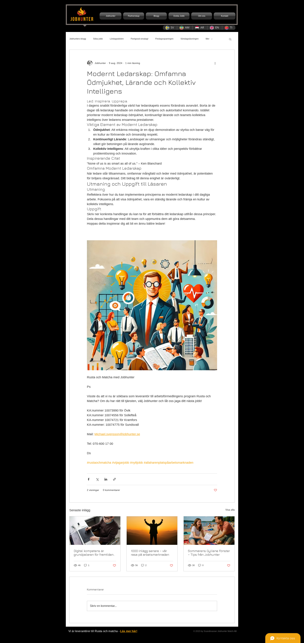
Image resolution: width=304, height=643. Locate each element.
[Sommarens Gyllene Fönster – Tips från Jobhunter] (209, 530)
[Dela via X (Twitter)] (97, 479)
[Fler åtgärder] (215, 63)
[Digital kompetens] (94, 530)
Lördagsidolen (117, 39)
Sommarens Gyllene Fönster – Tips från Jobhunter (209, 552)
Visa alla (230, 509)
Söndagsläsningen (189, 39)
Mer (207, 39)
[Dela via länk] (114, 479)
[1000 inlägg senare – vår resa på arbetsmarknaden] (152, 530)
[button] (230, 39)
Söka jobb (98, 39)
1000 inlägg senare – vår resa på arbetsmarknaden (150, 552)
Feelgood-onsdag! (139, 39)
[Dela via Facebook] (88, 479)
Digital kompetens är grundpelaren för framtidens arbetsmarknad (94, 552)
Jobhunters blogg (77, 39)
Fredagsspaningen (164, 39)
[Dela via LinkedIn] (105, 479)
